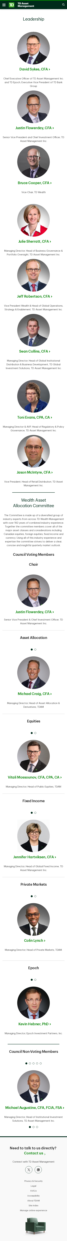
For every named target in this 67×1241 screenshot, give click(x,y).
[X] (28, 1169)
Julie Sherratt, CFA (33, 241)
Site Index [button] (33, 1205)
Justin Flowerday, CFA (33, 128)
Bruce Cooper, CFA (33, 183)
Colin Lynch (33, 940)
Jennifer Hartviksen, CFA (33, 857)
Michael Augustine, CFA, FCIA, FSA (33, 1108)
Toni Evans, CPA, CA (33, 417)
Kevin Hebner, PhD (33, 1024)
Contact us (33, 1153)
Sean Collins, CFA (33, 351)
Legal (33, 1186)
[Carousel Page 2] (35, 650)
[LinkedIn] (38, 1169)
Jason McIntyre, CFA (33, 472)
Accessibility (33, 1196)
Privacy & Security (33, 1181)
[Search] (62, 5)
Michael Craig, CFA (33, 694)
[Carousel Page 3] (33, 1063)
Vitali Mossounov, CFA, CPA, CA (33, 777)
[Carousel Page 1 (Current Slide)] (32, 650)
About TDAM (33, 1201)
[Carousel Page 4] (37, 1063)
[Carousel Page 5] (41, 1063)
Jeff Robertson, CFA (33, 296)
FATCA (33, 1191)
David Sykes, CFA (33, 69)
